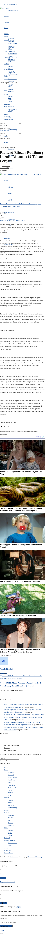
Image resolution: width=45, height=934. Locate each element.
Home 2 (6, 22)
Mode (10, 49)
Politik (6, 76)
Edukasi (11, 41)
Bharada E (8, 431)
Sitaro (10, 117)
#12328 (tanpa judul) (10, 4)
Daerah (6, 64)
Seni (9, 86)
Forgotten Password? (7, 882)
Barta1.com (14, 754)
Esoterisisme (12, 219)
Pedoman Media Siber (12, 745)
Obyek (10, 59)
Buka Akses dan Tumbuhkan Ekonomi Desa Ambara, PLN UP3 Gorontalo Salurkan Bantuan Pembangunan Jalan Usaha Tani (24, 717)
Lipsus (10, 187)
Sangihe (11, 71)
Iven (9, 61)
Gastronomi (12, 79)
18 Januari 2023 (4, 168)
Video (6, 114)
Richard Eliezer (27, 431)
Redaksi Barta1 (6, 166)
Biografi (11, 91)
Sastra (10, 168)
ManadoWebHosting (34, 754)
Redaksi (7, 748)
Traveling (11, 51)
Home (6, 28)
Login (5, 90)
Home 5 (6, 40)
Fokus (6, 180)
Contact (6, 16)
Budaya (11, 149)
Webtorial (7, 238)
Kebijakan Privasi (10, 750)
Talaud (6, 69)
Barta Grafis (12, 44)
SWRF (10, 112)
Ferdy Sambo (17, 431)
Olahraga (7, 104)
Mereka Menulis (9, 212)
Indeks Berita (13, 10)
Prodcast (11, 46)
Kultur (6, 142)
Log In (18, 907)
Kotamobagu (12, 129)
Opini (10, 193)
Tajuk (10, 200)
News (6, 36)
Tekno (10, 56)
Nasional (11, 39)
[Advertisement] (16, 739)
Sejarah (11, 84)
